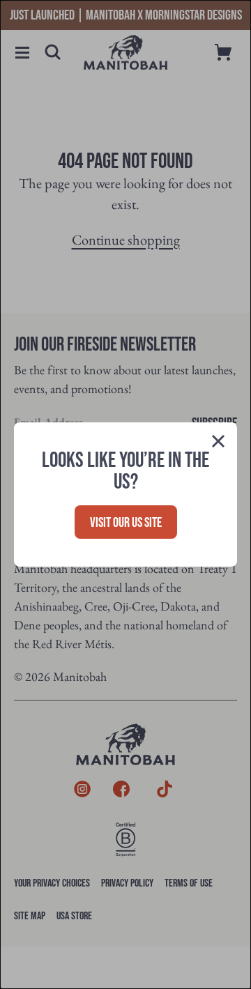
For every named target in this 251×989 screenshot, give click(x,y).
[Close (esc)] (218, 443)
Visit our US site (126, 522)
